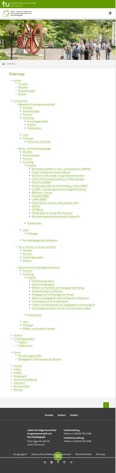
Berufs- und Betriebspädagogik (34, 148)
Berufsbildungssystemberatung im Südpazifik (56, 216)
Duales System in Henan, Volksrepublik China (55, 202)
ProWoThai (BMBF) (41, 182)
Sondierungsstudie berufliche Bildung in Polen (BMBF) (60, 185)
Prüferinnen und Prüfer (39, 141)
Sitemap (18, 389)
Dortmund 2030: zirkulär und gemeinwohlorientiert (58, 175)
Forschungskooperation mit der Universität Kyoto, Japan (61, 308)
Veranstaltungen (26, 90)
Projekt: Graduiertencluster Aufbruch (51, 172)
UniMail (17, 372)
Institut (18, 80)
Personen (23, 84)
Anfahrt (18, 369)
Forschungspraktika (37, 121)
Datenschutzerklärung (25, 379)
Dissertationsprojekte (43, 284)
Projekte (31, 124)
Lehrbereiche (20, 101)
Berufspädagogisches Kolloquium (40, 240)
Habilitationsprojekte (43, 281)
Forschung (28, 118)
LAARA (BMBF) (39, 199)
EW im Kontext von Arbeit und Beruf (37, 247)
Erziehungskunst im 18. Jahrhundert (50, 301)
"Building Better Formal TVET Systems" (52, 213)
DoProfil (36, 206)
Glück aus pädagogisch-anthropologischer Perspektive (60, 298)
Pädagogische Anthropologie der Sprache (40, 359)
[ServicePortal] (64, 462)
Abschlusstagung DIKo (30, 355)
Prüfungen (28, 138)
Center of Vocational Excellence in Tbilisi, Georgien (58, 179)
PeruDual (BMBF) (41, 196)
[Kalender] (51, 462)
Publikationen (34, 128)
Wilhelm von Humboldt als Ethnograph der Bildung (58, 287)
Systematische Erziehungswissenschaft (39, 267)
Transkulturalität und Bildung (47, 291)
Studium (27, 260)
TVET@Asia (37, 209)
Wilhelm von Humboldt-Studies (39, 328)
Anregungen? (20, 376)
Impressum (19, 383)
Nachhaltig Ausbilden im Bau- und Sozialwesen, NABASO (61, 168)
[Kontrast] (110, 13)
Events (17, 352)
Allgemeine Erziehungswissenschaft (36, 104)
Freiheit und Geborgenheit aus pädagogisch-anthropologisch (63, 304)
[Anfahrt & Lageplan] (58, 462)
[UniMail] (71, 462)
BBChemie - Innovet (42, 192)
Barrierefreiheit (22, 386)
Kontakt (22, 94)
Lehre (26, 135)
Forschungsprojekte (33, 257)
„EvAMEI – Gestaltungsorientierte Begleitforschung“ (59, 189)
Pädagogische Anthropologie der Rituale (53, 294)
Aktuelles (23, 87)
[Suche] (45, 462)
